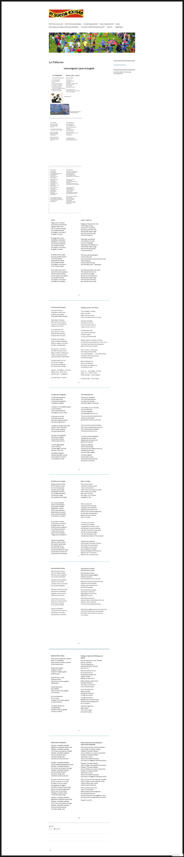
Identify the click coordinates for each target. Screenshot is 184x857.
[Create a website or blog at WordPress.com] (50, 850)
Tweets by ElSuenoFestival (120, 65)
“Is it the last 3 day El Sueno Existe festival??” (93, 27)
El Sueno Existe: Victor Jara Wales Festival (122, 73)
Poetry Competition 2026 (107, 24)
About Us (109, 27)
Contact (118, 24)
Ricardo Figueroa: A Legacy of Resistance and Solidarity (64, 27)
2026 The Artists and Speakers (73, 24)
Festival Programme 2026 (91, 24)
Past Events (119, 27)
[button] (65, 95)
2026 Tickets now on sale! (56, 24)
